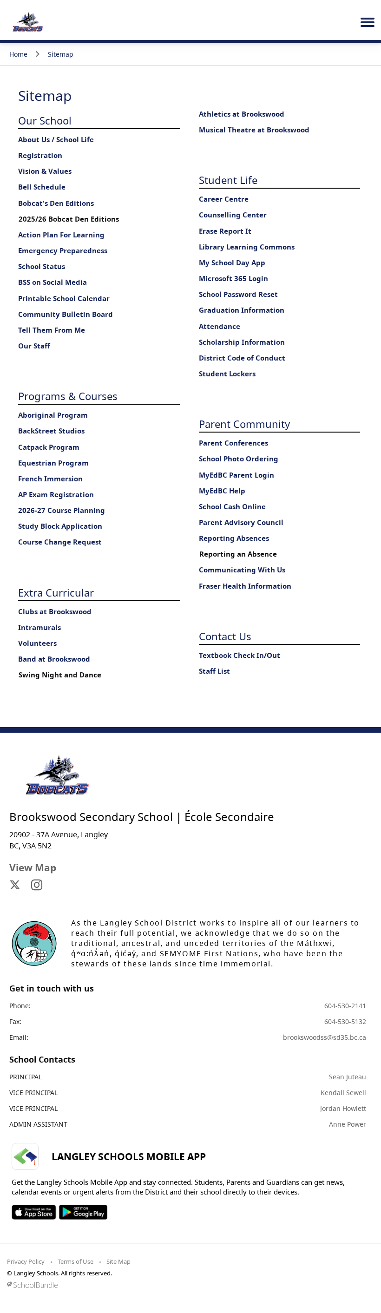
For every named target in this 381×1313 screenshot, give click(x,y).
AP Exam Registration (56, 494)
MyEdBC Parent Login (236, 475)
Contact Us (225, 636)
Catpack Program (48, 447)
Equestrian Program (53, 463)
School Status (41, 266)
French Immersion (50, 479)
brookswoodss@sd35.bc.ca (324, 1037)
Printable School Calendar (64, 298)
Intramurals (39, 627)
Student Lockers (227, 374)
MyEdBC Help (222, 491)
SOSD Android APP (83, 1212)
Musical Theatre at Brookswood (254, 130)
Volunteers (37, 643)
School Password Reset (238, 294)
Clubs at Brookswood (55, 612)
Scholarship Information (242, 342)
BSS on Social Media (52, 282)
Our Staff (34, 346)
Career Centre (224, 199)
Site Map (118, 1261)
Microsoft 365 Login (233, 278)
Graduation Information (241, 310)
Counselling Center (233, 215)
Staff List (214, 671)
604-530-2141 (345, 1005)
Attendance (219, 326)
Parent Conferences (233, 443)
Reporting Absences (234, 538)
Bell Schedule (42, 187)
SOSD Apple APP (34, 1212)
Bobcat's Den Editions (56, 203)
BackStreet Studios (51, 431)
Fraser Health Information (245, 586)
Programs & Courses (68, 396)
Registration (40, 155)
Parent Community (244, 424)
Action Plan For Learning (61, 235)
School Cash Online (232, 507)
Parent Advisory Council (241, 522)
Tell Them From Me (51, 330)
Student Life (228, 180)
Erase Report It (225, 231)
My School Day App (232, 263)
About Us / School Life (56, 139)
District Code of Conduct (242, 358)
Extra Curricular (56, 592)
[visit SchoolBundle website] (188, 1285)
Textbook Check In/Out (239, 655)
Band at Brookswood (54, 659)
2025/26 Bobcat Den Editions (69, 219)
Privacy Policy (26, 1261)
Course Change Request (60, 542)
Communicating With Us (242, 570)
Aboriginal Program (53, 415)
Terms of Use (75, 1261)
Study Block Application (60, 526)
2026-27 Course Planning (61, 510)
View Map (32, 867)
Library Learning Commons (247, 247)
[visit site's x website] (14, 885)
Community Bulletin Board (65, 314)
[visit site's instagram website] (36, 885)
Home (18, 54)
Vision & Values (45, 171)
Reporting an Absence (238, 554)
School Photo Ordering (238, 459)
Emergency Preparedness (62, 251)
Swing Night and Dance (60, 675)
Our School (45, 120)
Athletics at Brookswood (241, 114)
